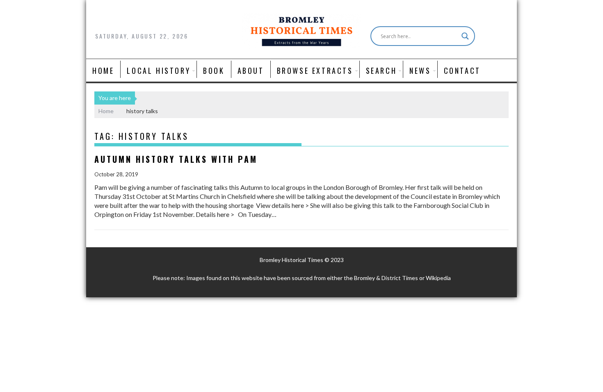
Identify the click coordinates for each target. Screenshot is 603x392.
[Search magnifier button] (465, 36)
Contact (462, 70)
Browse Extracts (315, 70)
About (251, 70)
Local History (158, 70)
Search (381, 70)
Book (213, 70)
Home (103, 70)
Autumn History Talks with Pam (176, 159)
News (420, 70)
